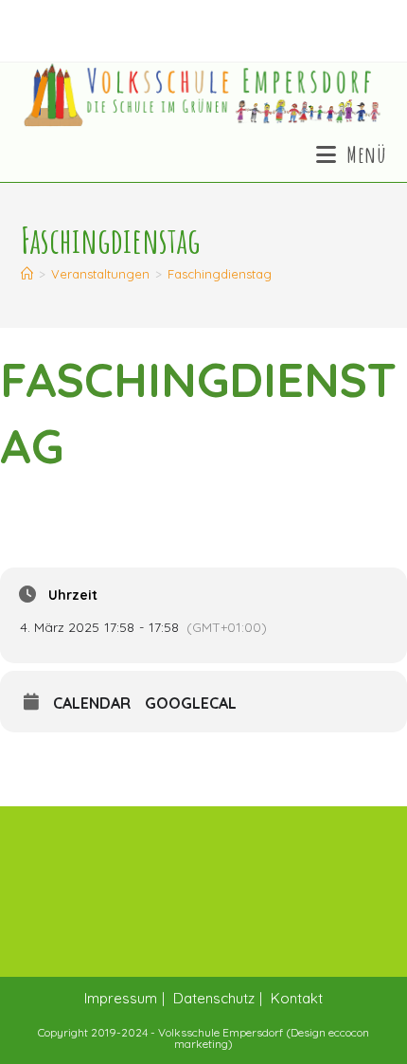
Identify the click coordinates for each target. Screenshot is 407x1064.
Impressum (120, 998)
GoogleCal (191, 703)
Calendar (92, 703)
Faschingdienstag (220, 273)
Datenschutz (214, 998)
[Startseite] (27, 273)
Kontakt (297, 998)
